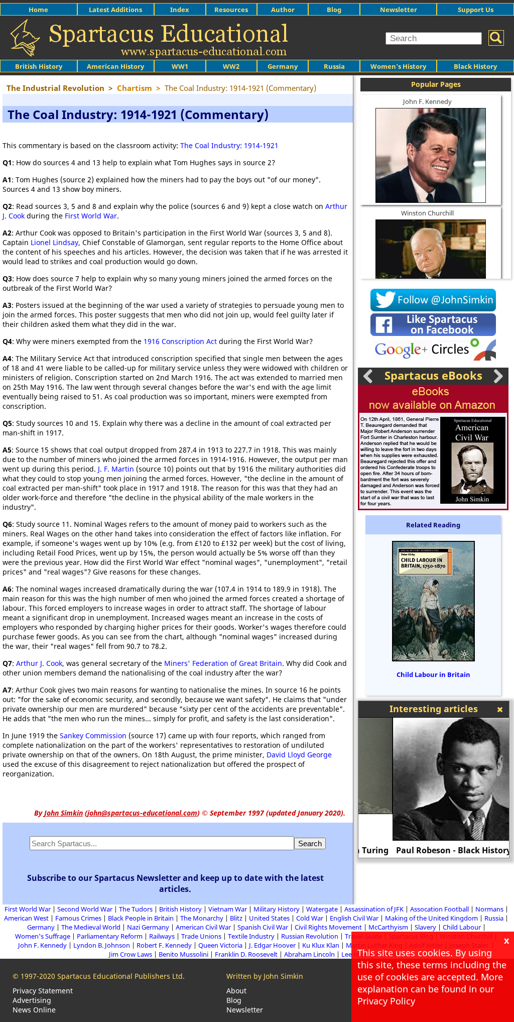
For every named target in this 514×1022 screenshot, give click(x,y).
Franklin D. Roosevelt (246, 954)
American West (26, 918)
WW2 (231, 66)
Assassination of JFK (374, 909)
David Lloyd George (299, 754)
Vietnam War (227, 909)
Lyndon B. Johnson (101, 945)
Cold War (309, 918)
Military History (276, 909)
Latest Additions (115, 9)
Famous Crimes (78, 918)
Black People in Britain (141, 918)
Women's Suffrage (42, 936)
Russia (334, 66)
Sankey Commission (93, 735)
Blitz (236, 918)
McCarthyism (388, 927)
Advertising (32, 1000)
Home (38, 9)
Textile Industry (251, 936)
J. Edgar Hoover (272, 945)
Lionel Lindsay (54, 242)
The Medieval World (90, 927)
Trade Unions (201, 936)
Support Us (475, 9)
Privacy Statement (43, 990)
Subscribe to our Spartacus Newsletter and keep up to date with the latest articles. (175, 883)
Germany (283, 66)
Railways (162, 936)
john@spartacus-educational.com (142, 813)
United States (269, 918)
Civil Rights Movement (328, 927)
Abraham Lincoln (309, 954)
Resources (231, 9)
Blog (334, 9)
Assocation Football (439, 909)
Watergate (322, 909)
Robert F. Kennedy (164, 945)
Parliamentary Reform (110, 936)
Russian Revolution (309, 936)
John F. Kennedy (427, 101)
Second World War (84, 909)
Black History (475, 66)
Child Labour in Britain (433, 674)
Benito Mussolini (183, 954)
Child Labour (462, 927)
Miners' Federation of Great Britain (223, 663)
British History (180, 909)
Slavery (425, 927)
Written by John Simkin (264, 976)
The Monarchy (201, 918)
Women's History (398, 66)
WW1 (180, 66)
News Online (34, 1009)
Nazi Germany (148, 927)
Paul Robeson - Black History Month (434, 850)
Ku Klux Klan (320, 945)
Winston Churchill (427, 212)
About (236, 990)
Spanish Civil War (262, 927)
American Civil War (203, 927)
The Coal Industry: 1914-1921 (229, 145)
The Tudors (136, 909)
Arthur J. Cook (39, 663)
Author (283, 9)
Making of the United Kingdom (431, 918)
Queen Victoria (220, 945)
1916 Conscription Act (180, 341)
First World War (91, 215)
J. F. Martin (116, 469)
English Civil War (354, 918)
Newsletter (398, 9)
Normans (489, 909)
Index (179, 9)
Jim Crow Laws (130, 954)
